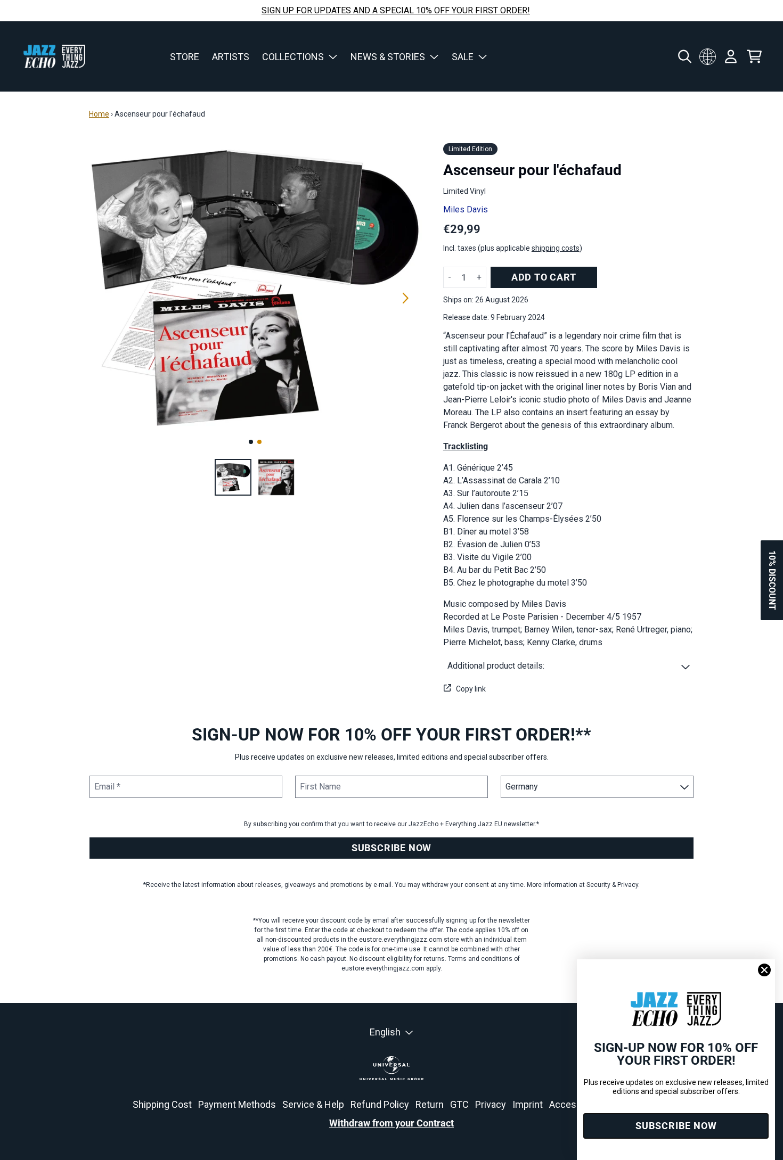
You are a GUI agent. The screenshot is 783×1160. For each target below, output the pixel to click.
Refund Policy (379, 1104)
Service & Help (313, 1104)
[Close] (764, 970)
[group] (233, 477)
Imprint (527, 1104)
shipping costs (556, 248)
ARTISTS (230, 56)
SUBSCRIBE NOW (391, 847)
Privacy (490, 1104)
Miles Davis (465, 209)
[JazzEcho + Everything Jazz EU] (54, 56)
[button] (568, 666)
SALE (463, 56)
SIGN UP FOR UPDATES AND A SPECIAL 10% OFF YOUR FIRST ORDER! (396, 10)
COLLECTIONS (293, 56)
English (385, 1032)
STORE (184, 56)
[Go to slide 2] (259, 442)
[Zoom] (255, 286)
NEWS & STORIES (387, 56)
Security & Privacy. (613, 884)
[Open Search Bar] (683, 56)
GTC (459, 1104)
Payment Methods (237, 1104)
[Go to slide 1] (251, 442)
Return (429, 1104)
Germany (707, 56)
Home (99, 114)
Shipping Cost (162, 1104)
